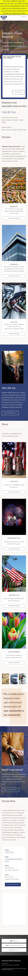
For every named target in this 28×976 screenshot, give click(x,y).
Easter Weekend (14, 652)
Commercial (14, 264)
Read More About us (10, 413)
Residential (14, 206)
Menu (25, 17)
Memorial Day (14, 595)
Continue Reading (16, 218)
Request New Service (10, 789)
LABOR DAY (14, 481)
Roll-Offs (14, 322)
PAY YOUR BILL (18, 92)
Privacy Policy (10, 969)
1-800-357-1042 (9, 112)
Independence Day (14, 538)
